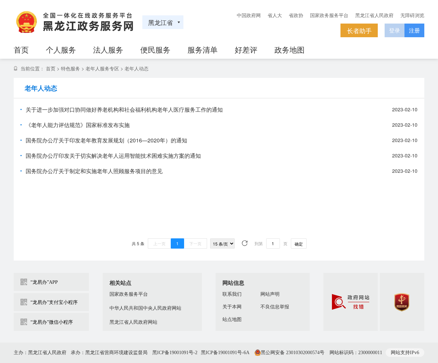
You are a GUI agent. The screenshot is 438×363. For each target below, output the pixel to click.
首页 (50, 68)
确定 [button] (299, 244)
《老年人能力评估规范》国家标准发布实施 (78, 125)
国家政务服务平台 (329, 15)
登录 (394, 30)
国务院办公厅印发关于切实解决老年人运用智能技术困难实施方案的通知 (113, 155)
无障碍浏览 (412, 15)
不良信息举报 (274, 306)
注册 (414, 30)
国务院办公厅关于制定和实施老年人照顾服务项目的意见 (94, 171)
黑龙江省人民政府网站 (133, 322)
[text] (273, 243)
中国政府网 (249, 15)
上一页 (159, 243)
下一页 (195, 243)
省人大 (275, 15)
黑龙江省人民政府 (374, 15)
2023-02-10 (404, 109)
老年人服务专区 (102, 68)
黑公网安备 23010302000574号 (292, 352)
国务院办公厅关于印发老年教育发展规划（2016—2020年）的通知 (106, 140)
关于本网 (232, 306)
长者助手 (359, 30)
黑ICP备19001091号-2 (174, 352)
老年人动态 (137, 68)
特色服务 (70, 68)
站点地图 (232, 319)
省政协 (296, 15)
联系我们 (232, 294)
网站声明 (270, 294)
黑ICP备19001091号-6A (225, 352)
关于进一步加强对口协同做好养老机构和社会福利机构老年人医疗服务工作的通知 (124, 109)
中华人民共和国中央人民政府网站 (145, 308)
